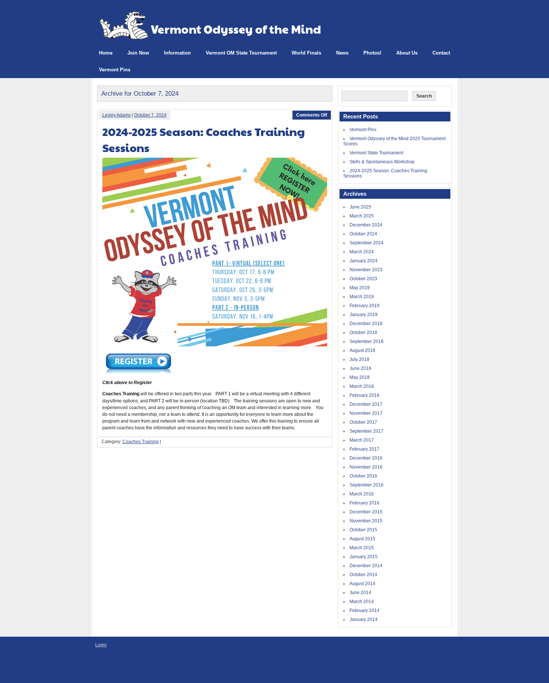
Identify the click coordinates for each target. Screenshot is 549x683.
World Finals (306, 53)
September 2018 (367, 341)
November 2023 (366, 269)
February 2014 (364, 610)
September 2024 (367, 242)
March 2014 (362, 601)
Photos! (372, 53)
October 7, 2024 (150, 115)
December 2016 (366, 458)
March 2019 (362, 296)
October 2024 (363, 234)
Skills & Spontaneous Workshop (382, 161)
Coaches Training (140, 441)
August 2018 (362, 350)
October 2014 (363, 574)
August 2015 (362, 538)
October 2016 (363, 476)
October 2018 (363, 332)
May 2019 (360, 287)
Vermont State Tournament (376, 152)
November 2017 (366, 413)
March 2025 (362, 216)
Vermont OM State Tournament (241, 53)
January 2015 (364, 556)
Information (177, 53)
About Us (407, 53)
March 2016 (362, 494)
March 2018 (362, 386)
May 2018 (360, 377)
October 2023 (363, 278)
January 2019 (364, 314)
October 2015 (363, 529)
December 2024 (366, 225)
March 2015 (362, 547)
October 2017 (363, 422)
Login (101, 645)
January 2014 (364, 619)
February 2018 (364, 395)
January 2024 (364, 260)
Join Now (138, 53)
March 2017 (362, 440)
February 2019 (364, 305)
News (342, 53)
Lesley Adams (116, 115)
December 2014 (366, 565)
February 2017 (364, 449)
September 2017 (367, 431)
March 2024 (362, 251)
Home (105, 53)
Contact (441, 53)
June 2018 (360, 368)
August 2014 (362, 583)
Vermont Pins (114, 69)
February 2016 (364, 503)
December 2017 (366, 404)
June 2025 (360, 207)
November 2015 (366, 520)
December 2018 (366, 323)
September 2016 (367, 485)
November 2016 (366, 467)
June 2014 (360, 592)
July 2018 (359, 359)
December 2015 (366, 511)
